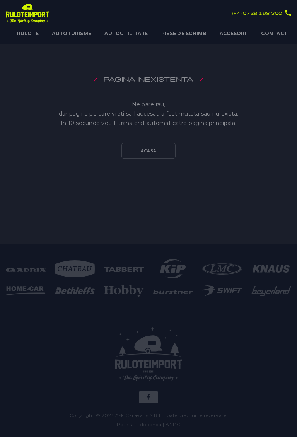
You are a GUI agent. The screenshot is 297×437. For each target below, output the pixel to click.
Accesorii (234, 33)
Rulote (28, 33)
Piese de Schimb (184, 33)
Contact (274, 33)
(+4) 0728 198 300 (257, 13)
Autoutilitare (126, 33)
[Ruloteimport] (149, 355)
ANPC (173, 424)
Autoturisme (71, 33)
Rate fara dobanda (139, 424)
